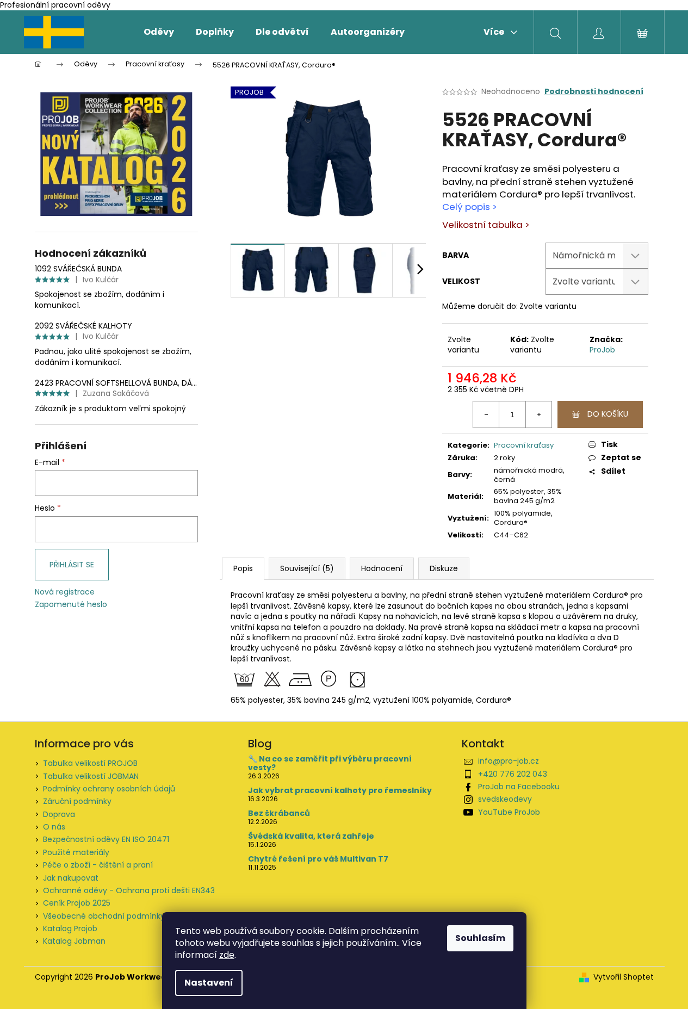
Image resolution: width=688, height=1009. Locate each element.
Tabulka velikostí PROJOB (90, 763)
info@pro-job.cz (508, 761)
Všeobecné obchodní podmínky (104, 916)
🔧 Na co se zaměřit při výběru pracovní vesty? (330, 763)
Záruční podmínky (77, 801)
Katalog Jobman (74, 941)
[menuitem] (159, 32)
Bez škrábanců (279, 813)
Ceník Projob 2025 (76, 902)
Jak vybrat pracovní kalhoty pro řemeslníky (340, 791)
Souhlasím (480, 938)
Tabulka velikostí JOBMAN (91, 776)
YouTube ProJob (509, 812)
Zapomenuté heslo (71, 604)
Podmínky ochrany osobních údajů (109, 788)
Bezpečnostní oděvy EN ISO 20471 (106, 839)
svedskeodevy (505, 799)
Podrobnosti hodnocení (593, 91)
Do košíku (607, 413)
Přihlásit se (71, 564)
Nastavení (208, 982)
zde (226, 955)
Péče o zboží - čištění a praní (98, 864)
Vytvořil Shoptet (623, 977)
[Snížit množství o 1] (486, 414)
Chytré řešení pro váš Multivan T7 (318, 859)
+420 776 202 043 (512, 774)
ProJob (602, 349)
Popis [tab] (243, 568)
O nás (54, 826)
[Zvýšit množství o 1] (538, 414)
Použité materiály (76, 852)
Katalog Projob (70, 928)
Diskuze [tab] (444, 568)
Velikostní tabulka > (486, 224)
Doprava (59, 814)
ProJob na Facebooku (519, 786)
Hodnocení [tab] (381, 568)
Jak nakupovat (70, 877)
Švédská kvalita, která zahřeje (311, 836)
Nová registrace (65, 592)
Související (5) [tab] (307, 568)
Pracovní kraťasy (524, 445)
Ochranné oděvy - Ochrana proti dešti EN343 (129, 890)
